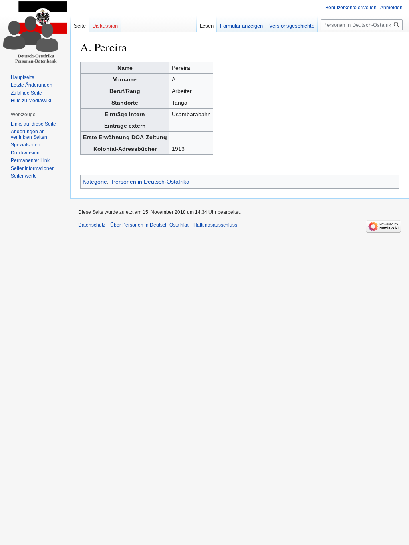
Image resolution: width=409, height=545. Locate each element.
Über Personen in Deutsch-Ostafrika (149, 225)
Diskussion (105, 26)
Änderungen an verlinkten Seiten (29, 134)
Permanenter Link (30, 160)
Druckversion (25, 153)
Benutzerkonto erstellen (351, 7)
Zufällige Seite (26, 93)
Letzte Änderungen (31, 85)
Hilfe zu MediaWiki (31, 100)
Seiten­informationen (33, 168)
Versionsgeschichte (291, 26)
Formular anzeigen (241, 26)
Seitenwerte (24, 176)
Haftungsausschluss (215, 225)
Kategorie (95, 181)
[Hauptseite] (35, 32)
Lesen (207, 26)
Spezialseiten (25, 145)
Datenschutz (91, 225)
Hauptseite (22, 77)
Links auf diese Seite (33, 124)
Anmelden (391, 7)
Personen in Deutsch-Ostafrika (150, 181)
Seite (80, 26)
